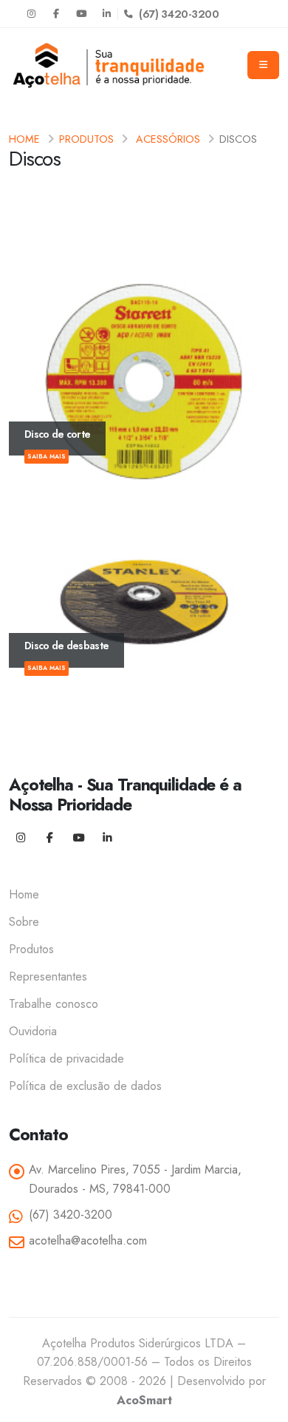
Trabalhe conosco (53, 1003)
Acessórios (168, 139)
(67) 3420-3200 (178, 13)
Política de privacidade (66, 1058)
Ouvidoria (33, 1031)
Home (24, 139)
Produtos (86, 139)
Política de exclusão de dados (85, 1085)
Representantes (48, 976)
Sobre (24, 921)
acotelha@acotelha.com (88, 1240)
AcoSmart (144, 1400)
